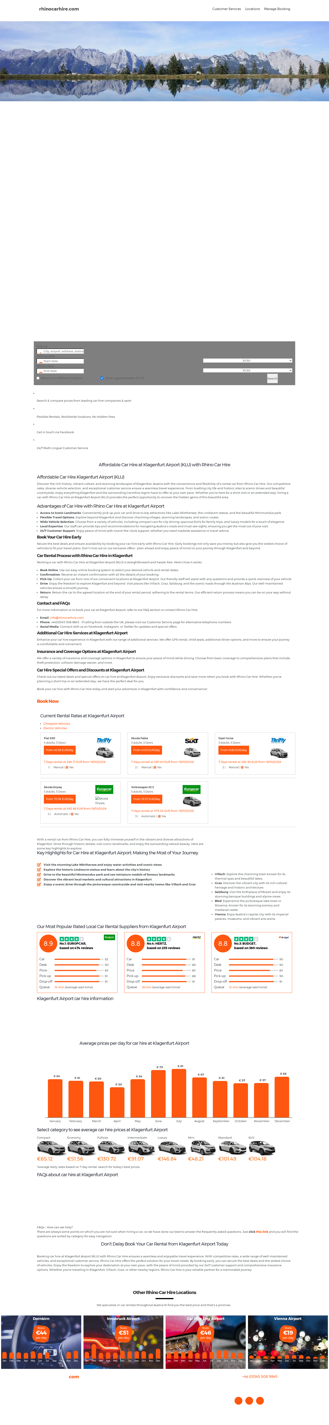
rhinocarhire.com (59, 9)
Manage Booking (277, 9)
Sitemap (43, 1402)
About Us (43, 1384)
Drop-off (45, 982)
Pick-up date (45, 356)
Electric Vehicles (55, 728)
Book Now (48, 701)
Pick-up (42, 346)
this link (262, 1231)
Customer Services (226, 9)
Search (272, 378)
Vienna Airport (287, 1319)
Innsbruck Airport (123, 1319)
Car (42, 959)
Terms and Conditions (53, 1407)
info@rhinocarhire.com (262, 1385)
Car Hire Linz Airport (205, 1319)
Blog (40, 1393)
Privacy (42, 1398)
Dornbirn (41, 1319)
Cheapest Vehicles (56, 723)
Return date (45, 366)
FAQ (40, 1389)
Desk (43, 965)
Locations (252, 9)
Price (43, 970)
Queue (44, 987)
